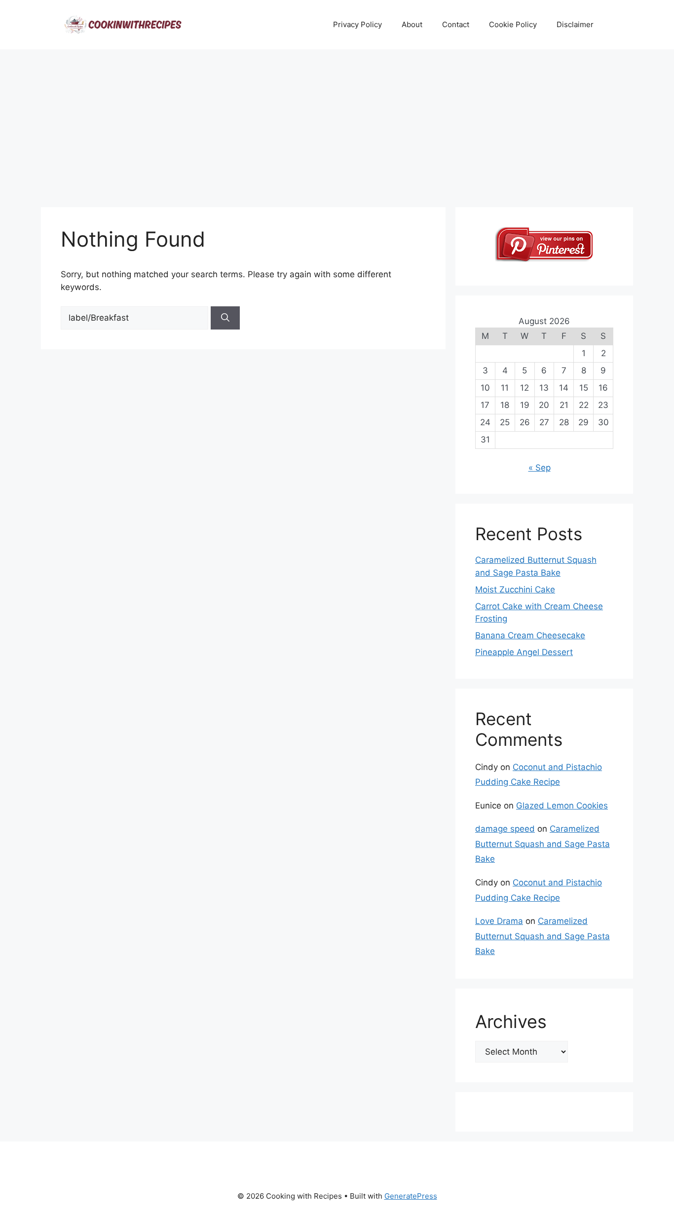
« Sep (539, 468)
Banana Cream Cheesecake (530, 635)
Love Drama (499, 921)
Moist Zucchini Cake (515, 589)
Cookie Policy (513, 24)
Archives (511, 1021)
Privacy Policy (357, 24)
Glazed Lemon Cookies (562, 805)
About (412, 24)
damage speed (505, 829)
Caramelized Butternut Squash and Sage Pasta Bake (542, 844)
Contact (455, 24)
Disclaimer (575, 24)
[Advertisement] (337, 123)
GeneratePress (410, 1196)
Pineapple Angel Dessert (524, 652)
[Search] (225, 318)
